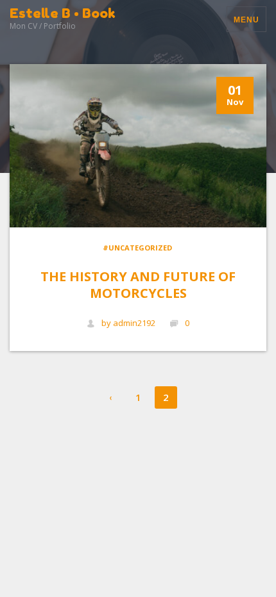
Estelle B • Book (63, 13)
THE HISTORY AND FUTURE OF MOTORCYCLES (138, 285)
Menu (246, 19)
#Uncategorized (137, 247)
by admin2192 (128, 323)
